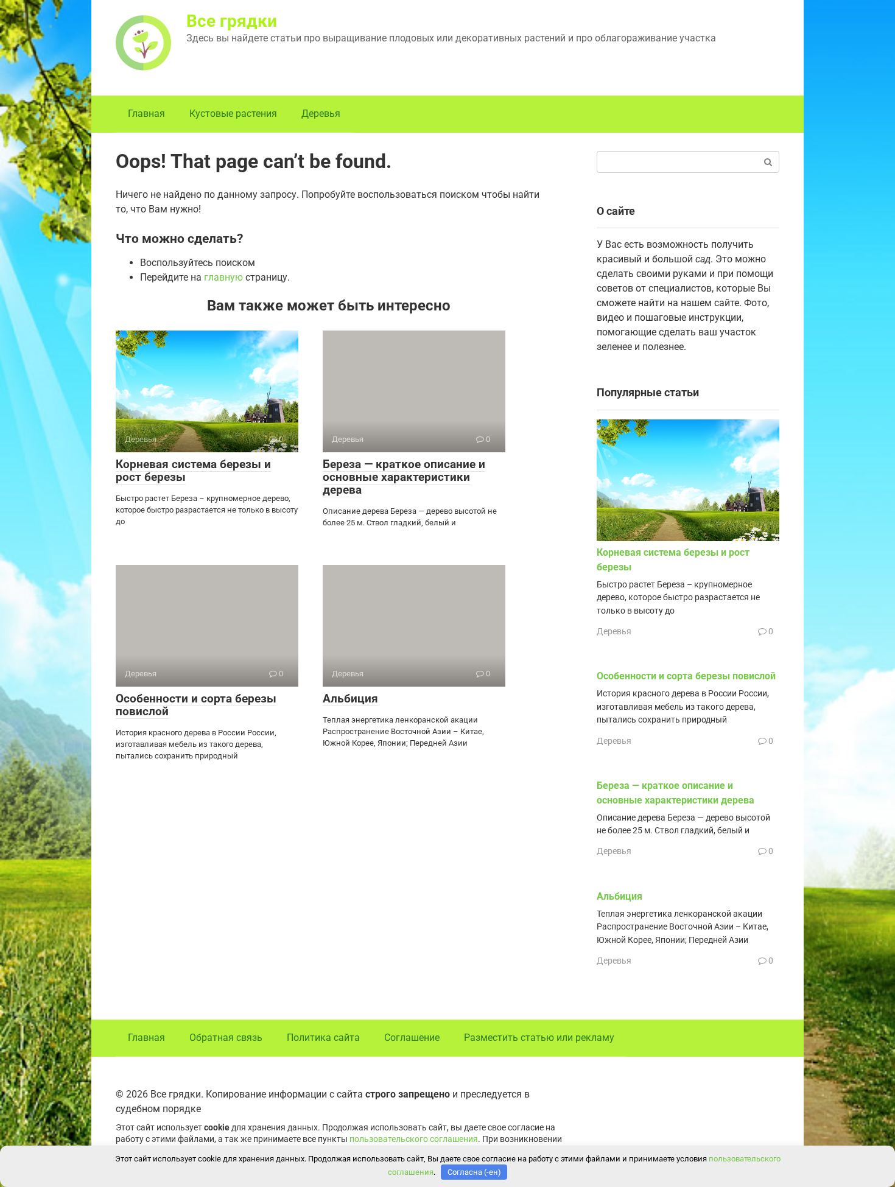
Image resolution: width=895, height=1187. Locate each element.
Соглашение (412, 1037)
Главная (146, 113)
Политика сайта (323, 1037)
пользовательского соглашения (413, 1139)
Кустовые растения (233, 113)
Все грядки (231, 21)
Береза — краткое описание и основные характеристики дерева (404, 477)
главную (223, 277)
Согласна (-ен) (474, 1172)
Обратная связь (225, 1037)
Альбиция (350, 699)
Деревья (320, 113)
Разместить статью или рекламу (539, 1037)
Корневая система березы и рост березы (193, 470)
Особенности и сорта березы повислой (196, 705)
